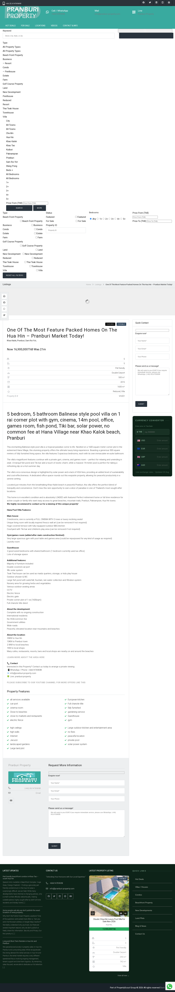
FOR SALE (25, 26)
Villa (40, 270)
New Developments (143, 910)
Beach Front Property (32, 221)
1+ (101, 219)
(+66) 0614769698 (33, 788)
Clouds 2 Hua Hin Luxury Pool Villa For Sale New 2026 (109, 920)
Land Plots (139, 918)
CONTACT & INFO (70, 26)
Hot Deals (139, 879)
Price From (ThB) (14, 203)
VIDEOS (54, 26)
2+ (106, 219)
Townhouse (37, 266)
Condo (39, 229)
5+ (124, 219)
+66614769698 (56, 883)
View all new (123, 976)
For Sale (82, 221)
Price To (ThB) (139, 221)
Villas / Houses (141, 887)
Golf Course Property (32, 245)
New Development (34, 254)
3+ (112, 219)
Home (88, 284)
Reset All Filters (14, 275)
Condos (138, 895)
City (8, 121)
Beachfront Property (144, 902)
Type (5, 42)
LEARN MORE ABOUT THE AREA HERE (26, 657)
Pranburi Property (19, 765)
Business (38, 225)
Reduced (38, 258)
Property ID (51, 225)
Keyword (7, 30)
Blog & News (140, 926)
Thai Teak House (35, 262)
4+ (118, 219)
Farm (40, 237)
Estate (39, 233)
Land (40, 250)
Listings (98, 284)
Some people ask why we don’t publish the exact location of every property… (21, 911)
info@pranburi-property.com (62, 889)
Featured (81, 217)
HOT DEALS (10, 26)
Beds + (9, 170)
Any (94, 219)
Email (38, 793)
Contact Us (140, 934)
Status (49, 213)
